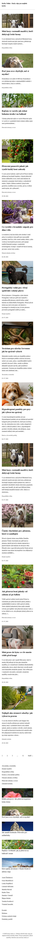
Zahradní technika (6, 739)
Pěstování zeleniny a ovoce (9, 127)
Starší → (30, 755)
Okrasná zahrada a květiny (8, 253)
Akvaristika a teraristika (8, 374)
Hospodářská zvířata (7, 47)
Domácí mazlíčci (6, 313)
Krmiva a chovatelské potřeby (9, 435)
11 (23, 755)
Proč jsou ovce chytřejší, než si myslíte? (16, 817)
